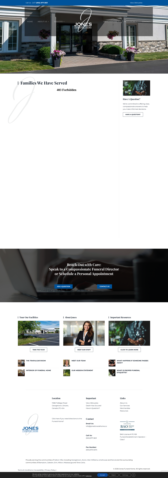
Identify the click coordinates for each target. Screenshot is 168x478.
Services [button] (58, 22)
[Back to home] (84, 21)
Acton (84, 460)
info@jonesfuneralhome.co (96, 426)
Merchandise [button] (110, 22)
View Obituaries (136, 3)
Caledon (50, 463)
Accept (102, 475)
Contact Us (104, 286)
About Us (123, 403)
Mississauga (68, 463)
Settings (125, 475)
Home (30, 22)
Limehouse (102, 460)
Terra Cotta (81, 463)
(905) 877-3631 (42, 3)
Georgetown (76, 460)
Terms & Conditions (25, 470)
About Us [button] (42, 22)
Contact (146, 22)
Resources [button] (129, 22)
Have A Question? (93, 408)
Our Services (125, 406)
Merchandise (125, 408)
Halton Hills (58, 460)
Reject (114, 475)
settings (88, 476)
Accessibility (39, 470)
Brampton (42, 463)
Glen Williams (92, 460)
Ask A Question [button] (63, 286)
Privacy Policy (50, 470)
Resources (124, 411)
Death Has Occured (93, 406)
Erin (55, 463)
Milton (60, 463)
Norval (113, 460)
